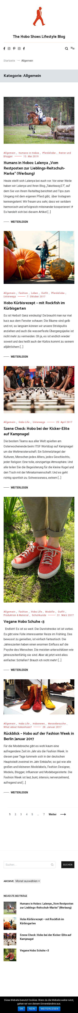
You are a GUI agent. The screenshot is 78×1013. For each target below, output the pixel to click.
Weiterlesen (19, 221)
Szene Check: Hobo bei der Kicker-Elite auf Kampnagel (36, 431)
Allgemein (9, 153)
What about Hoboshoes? (18, 727)
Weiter (53, 814)
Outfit (44, 293)
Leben (34, 293)
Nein (32, 1009)
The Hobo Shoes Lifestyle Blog (39, 37)
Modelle (50, 612)
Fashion (23, 293)
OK (21, 1009)
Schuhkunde (39, 615)
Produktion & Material (16, 615)
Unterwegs (10, 296)
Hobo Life (24, 422)
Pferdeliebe (49, 153)
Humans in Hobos (29, 153)
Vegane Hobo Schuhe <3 (24, 622)
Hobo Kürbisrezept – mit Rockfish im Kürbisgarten (34, 305)
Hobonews (39, 723)
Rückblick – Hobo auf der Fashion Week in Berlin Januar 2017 (39, 736)
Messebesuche (57, 723)
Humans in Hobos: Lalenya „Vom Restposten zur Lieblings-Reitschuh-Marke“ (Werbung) (34, 168)
